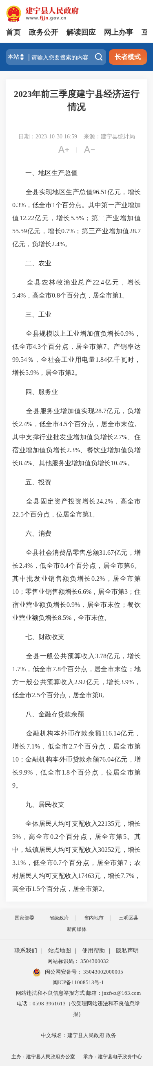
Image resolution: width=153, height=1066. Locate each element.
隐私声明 (127, 951)
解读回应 (81, 32)
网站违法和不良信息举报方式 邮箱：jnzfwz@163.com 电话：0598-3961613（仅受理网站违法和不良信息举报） (78, 1003)
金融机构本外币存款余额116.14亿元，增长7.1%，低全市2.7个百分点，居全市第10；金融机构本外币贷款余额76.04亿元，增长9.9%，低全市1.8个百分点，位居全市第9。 (76, 759)
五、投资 (31, 482)
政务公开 (43, 32)
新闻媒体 (76, 929)
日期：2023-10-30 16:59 (47, 137)
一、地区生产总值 (45, 172)
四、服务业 (35, 391)
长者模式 (128, 56)
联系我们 (25, 951)
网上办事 (118, 32)
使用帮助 (93, 951)
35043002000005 (102, 972)
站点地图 (59, 951)
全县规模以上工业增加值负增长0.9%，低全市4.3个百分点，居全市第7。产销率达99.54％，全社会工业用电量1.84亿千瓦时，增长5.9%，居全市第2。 (76, 353)
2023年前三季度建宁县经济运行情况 (77, 100)
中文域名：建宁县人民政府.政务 (78, 1035)
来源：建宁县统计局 (109, 137)
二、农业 (31, 263)
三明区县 (128, 918)
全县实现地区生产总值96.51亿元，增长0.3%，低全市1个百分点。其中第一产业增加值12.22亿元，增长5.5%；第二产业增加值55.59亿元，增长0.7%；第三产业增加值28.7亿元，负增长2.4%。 (76, 217)
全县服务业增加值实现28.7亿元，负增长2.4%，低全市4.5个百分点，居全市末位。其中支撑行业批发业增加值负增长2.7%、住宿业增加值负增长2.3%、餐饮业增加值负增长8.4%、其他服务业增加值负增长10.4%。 (76, 436)
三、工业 (31, 314)
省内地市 (94, 918)
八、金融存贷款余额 (48, 714)
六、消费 (31, 533)
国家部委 (24, 918)
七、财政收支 (38, 636)
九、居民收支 (38, 804)
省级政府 (59, 918)
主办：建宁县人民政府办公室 (43, 1056)
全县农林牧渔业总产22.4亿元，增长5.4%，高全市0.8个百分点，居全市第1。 (76, 289)
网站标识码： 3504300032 (78, 961)
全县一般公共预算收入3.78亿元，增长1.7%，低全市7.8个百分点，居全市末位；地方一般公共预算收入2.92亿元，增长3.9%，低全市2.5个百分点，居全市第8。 (76, 675)
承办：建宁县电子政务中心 (112, 1056)
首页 (13, 32)
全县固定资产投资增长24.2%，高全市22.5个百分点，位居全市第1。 (76, 508)
